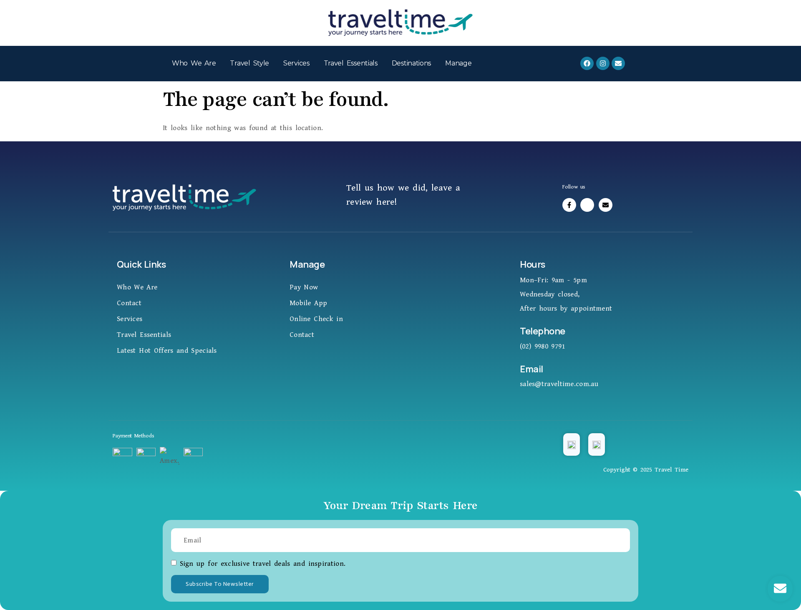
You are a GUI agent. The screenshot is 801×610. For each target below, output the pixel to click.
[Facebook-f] (569, 205)
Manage (458, 63)
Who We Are (194, 63)
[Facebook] (587, 63)
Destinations (411, 63)
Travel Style (249, 63)
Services (296, 63)
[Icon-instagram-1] (587, 205)
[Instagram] (603, 63)
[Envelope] (618, 63)
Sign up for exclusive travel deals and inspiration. (263, 564)
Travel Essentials (351, 63)
